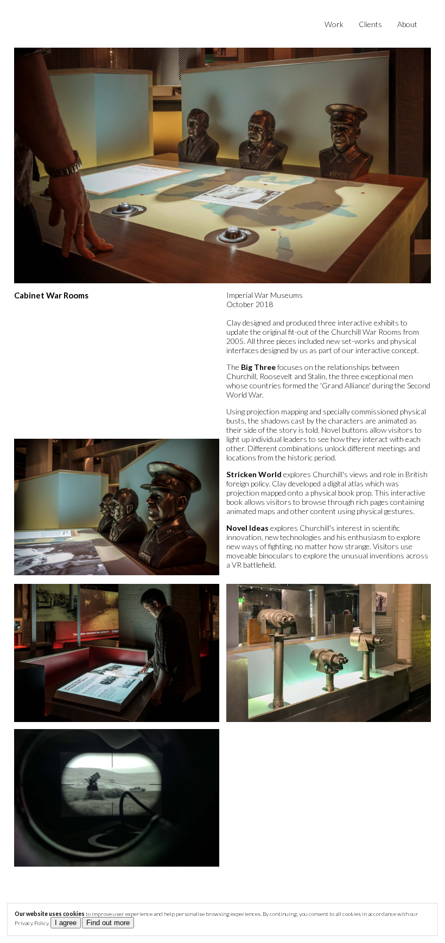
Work (334, 24)
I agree (66, 923)
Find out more (108, 923)
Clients (370, 24)
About (407, 24)
